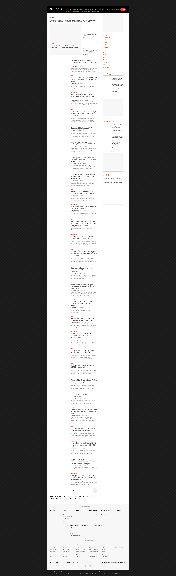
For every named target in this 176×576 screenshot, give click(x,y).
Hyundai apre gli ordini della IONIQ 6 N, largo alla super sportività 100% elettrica (84, 445)
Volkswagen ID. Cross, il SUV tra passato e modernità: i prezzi (117, 90)
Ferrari (104, 69)
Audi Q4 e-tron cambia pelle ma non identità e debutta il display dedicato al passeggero (84, 477)
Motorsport (110, 9)
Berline (104, 57)
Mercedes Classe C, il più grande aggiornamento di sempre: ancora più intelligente (83, 176)
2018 (57, 498)
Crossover (105, 49)
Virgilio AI (79, 9)
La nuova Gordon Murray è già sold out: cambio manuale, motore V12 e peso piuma (84, 253)
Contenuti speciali (105, 562)
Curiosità (85, 525)
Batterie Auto (117, 544)
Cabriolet (105, 62)
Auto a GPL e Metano (67, 516)
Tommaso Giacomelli (76, 117)
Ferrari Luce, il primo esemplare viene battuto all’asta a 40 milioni (82, 237)
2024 (74, 496)
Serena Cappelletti (76, 146)
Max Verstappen (105, 556)
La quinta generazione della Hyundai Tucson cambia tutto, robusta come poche (84, 79)
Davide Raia (74, 307)
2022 (84, 496)
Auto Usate (105, 47)
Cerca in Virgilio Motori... (69, 562)
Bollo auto (78, 554)
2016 (66, 498)
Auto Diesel (106, 44)
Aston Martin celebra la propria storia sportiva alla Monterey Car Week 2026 (82, 287)
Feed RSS (118, 562)
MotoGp (104, 547)
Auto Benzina (106, 42)
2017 (61, 498)
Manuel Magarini (75, 163)
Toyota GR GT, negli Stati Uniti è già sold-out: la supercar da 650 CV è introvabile (84, 113)
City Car (105, 54)
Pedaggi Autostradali (93, 551)
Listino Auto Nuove (88, 9)
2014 (76, 498)
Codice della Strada (74, 530)
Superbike (78, 544)
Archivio (123, 562)
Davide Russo (75, 66)
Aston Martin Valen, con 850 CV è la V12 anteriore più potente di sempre (84, 222)
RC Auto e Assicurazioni (75, 535)
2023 (79, 496)
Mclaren (104, 553)
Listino (64, 512)
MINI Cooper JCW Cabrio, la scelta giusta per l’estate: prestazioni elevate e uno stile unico (90, 52)
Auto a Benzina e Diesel (68, 514)
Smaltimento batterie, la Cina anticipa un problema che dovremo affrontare (83, 270)
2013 (80, 498)
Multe (90, 554)
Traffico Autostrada (75, 11)
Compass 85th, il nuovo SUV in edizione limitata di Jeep (82, 129)
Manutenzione (73, 531)
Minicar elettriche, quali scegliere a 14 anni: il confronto (83, 207)
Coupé (104, 59)
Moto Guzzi (78, 545)
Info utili (74, 9)
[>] (95, 490)
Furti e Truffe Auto (93, 556)
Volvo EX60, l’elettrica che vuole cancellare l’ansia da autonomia (82, 319)
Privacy (66, 573)
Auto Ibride (105, 40)
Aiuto (83, 573)
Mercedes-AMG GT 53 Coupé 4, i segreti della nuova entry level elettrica (83, 303)
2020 (93, 496)
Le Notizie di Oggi (54, 512)
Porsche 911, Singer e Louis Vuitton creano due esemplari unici (84, 381)
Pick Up (105, 64)
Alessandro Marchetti (76, 100)
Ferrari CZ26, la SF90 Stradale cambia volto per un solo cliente (82, 192)
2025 (69, 496)
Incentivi (91, 553)
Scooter (65, 556)
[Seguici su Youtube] (90, 566)
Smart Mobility (102, 9)
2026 (65, 496)
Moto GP (103, 514)
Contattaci (113, 562)
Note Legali (62, 573)
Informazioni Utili (74, 526)
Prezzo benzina (84, 11)
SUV (104, 52)
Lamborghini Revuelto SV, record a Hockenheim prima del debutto (83, 429)
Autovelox (78, 556)
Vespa (64, 554)
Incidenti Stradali (105, 544)
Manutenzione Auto (80, 549)
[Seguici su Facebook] (86, 566)
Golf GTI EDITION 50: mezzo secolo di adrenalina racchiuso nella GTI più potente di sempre (83, 462)
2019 (52, 498)
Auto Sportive (106, 67)
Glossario (117, 510)
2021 (88, 496)
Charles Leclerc (105, 554)
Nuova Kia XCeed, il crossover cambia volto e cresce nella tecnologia (117, 84)
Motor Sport (105, 510)
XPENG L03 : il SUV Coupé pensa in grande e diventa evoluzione (83, 144)
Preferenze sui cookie (77, 573)
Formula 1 (103, 512)
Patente (71, 533)
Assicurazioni (92, 547)
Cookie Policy (70, 573)
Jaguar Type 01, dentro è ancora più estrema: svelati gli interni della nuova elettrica (84, 335)
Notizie (96, 9)
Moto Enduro (66, 551)
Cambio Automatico (119, 547)
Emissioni (117, 545)
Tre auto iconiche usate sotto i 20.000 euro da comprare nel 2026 (90, 36)
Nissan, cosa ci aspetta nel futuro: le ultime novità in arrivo (65, 47)
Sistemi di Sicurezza (93, 549)
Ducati (103, 551)
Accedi (123, 9)
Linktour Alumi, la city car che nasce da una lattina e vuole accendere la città (84, 412)
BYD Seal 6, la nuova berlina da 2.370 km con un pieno (82, 366)
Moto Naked (66, 553)
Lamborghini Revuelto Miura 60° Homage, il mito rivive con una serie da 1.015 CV (84, 160)
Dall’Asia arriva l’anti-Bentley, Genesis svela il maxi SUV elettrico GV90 (83, 62)
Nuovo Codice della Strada (93, 11)
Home (51, 14)
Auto (66, 9)
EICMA (77, 547)
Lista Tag (52, 544)
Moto (69, 9)
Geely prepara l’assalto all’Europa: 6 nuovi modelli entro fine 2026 (84, 351)
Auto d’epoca (66, 521)
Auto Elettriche (74, 92)
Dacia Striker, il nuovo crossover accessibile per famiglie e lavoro (117, 78)
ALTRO (116, 9)
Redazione (98, 525)
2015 (71, 498)
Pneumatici (78, 553)
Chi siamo (58, 573)
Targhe (90, 544)
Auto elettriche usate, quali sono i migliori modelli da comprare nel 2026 (83, 96)
